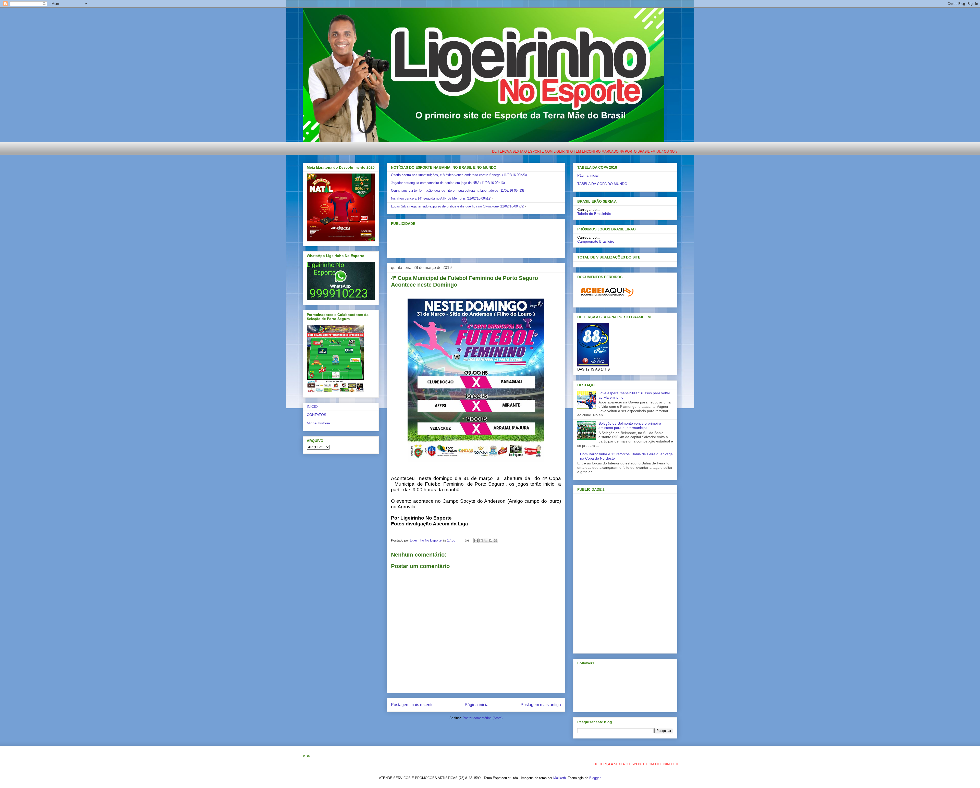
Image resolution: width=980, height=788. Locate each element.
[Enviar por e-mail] (476, 540)
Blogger (594, 778)
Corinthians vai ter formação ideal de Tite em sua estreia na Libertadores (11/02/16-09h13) (457, 190)
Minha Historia (318, 423)
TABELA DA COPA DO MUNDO (602, 184)
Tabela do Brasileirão (594, 214)
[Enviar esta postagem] (466, 540)
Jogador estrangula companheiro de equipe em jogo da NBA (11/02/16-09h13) (448, 183)
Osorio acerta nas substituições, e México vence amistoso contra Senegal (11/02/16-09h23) (459, 175)
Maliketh (559, 778)
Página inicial (477, 705)
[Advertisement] (467, 241)
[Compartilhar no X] (485, 540)
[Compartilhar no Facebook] (490, 540)
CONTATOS (316, 415)
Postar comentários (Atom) (483, 718)
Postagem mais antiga (541, 705)
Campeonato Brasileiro (595, 241)
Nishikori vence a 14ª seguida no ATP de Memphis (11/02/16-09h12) (441, 198)
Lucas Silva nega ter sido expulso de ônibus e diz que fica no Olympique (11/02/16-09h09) (457, 206)
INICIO (312, 406)
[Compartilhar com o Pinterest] (495, 540)
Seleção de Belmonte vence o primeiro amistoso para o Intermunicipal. (629, 425)
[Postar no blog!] (480, 540)
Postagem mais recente (412, 705)
